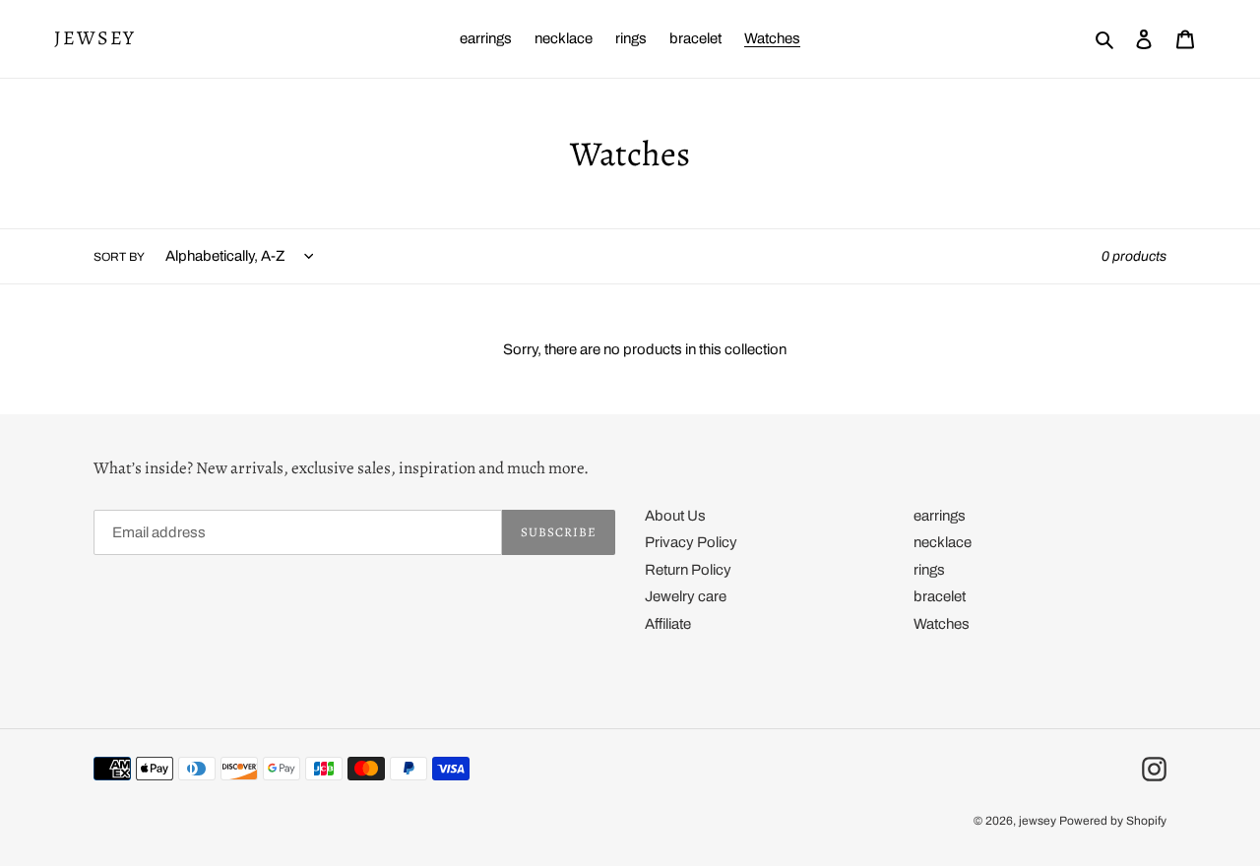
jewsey (95, 38)
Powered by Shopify (1112, 821)
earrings (940, 516)
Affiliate (668, 624)
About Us (675, 516)
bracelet (940, 596)
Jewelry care (685, 596)
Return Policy (688, 570)
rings (929, 570)
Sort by (119, 257)
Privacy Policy (691, 542)
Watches (942, 624)
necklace (943, 542)
